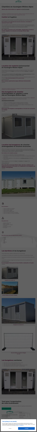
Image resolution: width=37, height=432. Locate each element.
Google (17, 425)
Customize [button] (10, 428)
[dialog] (18, 425)
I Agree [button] (26, 428)
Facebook (21, 425)
